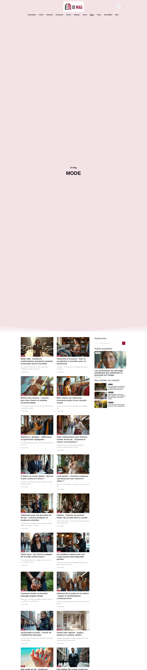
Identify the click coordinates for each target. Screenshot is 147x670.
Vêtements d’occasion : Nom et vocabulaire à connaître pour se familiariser (71, 361)
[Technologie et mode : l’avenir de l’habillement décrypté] (37, 620)
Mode (22, 355)
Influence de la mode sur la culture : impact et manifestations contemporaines (73, 595)
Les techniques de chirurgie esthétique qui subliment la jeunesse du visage (109, 372)
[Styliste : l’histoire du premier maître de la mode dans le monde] (73, 503)
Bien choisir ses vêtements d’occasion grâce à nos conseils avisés (71, 400)
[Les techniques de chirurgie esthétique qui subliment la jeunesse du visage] (110, 359)
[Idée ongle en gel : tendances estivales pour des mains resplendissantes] (37, 657)
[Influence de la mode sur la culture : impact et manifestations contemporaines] (73, 581)
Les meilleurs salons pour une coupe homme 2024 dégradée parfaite (71, 556)
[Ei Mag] (73, 6)
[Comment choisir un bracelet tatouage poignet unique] (37, 581)
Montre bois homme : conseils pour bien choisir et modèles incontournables (35, 400)
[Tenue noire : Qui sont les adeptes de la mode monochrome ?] (37, 542)
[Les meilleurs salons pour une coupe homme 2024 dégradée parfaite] (73, 542)
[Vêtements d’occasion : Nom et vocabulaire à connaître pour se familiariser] (73, 347)
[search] (118, 6)
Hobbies (111, 392)
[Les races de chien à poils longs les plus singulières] (101, 404)
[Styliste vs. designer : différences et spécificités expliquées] (37, 425)
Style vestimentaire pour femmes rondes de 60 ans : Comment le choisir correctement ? (72, 439)
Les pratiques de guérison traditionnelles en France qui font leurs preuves (116, 388)
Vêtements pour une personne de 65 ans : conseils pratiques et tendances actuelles (36, 517)
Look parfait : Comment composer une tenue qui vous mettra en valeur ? (72, 478)
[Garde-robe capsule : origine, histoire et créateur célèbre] (73, 620)
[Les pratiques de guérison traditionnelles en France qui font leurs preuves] (101, 387)
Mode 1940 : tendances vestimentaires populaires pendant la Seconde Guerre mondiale (37, 361)
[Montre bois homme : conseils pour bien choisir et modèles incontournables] (37, 386)
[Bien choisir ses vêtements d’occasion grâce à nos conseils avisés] (73, 386)
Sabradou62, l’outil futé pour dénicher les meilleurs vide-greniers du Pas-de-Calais (117, 396)
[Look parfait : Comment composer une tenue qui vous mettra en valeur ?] (73, 464)
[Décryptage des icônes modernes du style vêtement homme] (73, 657)
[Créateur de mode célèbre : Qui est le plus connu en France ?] (37, 464)
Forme (98, 352)
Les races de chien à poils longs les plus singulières (116, 405)
